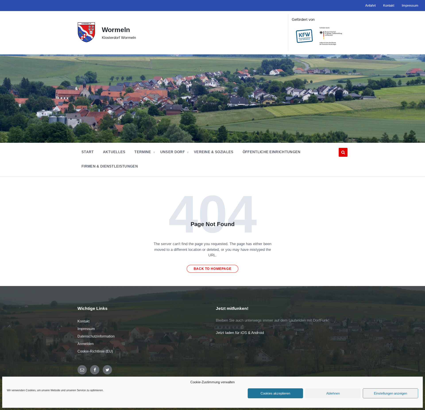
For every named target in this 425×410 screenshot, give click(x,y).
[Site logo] (86, 41)
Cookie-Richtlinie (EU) (95, 351)
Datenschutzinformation (96, 336)
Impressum (86, 329)
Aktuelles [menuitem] (114, 152)
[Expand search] (343, 152)
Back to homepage (213, 269)
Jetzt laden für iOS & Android (240, 333)
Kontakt (83, 321)
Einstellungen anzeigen (390, 393)
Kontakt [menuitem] (388, 5)
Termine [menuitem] (142, 152)
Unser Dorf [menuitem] (172, 152)
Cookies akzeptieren (275, 393)
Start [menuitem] (87, 152)
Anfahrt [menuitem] (370, 5)
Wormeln (116, 29)
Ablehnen (333, 393)
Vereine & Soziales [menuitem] (214, 152)
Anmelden (85, 344)
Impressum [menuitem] (410, 5)
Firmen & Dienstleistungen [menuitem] (109, 166)
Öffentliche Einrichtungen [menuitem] (272, 152)
